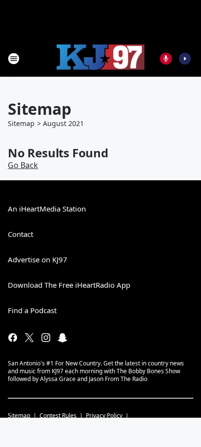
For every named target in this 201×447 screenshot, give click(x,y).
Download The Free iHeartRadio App (69, 285)
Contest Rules (58, 415)
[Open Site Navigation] (14, 58)
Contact (20, 234)
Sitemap (21, 123)
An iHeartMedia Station (47, 208)
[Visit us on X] (29, 337)
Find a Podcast (32, 310)
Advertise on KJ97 (37, 259)
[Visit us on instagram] (46, 337)
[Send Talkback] (166, 58)
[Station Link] (100, 58)
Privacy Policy (104, 415)
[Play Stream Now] (185, 58)
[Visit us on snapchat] (62, 337)
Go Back (23, 165)
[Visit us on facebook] (13, 337)
